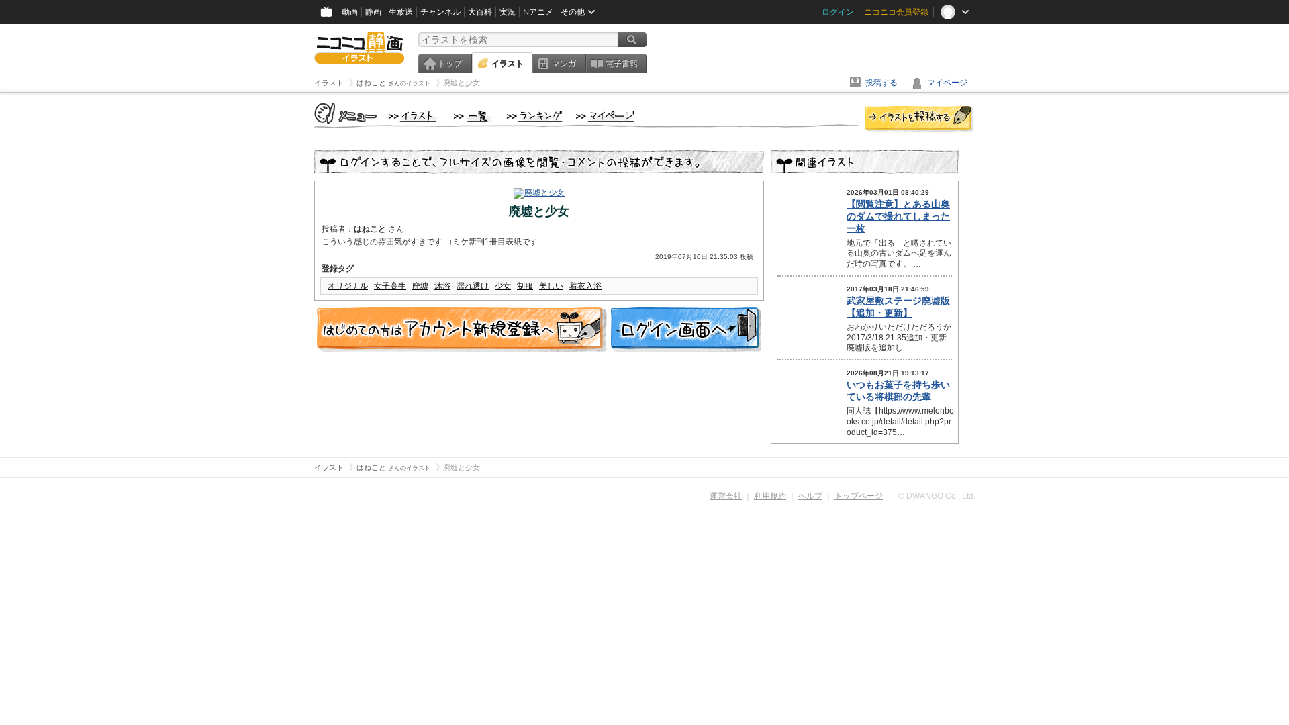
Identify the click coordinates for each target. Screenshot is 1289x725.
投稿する (881, 82)
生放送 (401, 12)
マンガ (564, 63)
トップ (450, 63)
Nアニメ (538, 12)
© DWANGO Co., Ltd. (936, 496)
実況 (507, 12)
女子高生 (390, 286)
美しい (551, 286)
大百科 (480, 12)
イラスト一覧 (473, 117)
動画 (350, 12)
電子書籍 (622, 63)
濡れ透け (473, 286)
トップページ (858, 496)
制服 (525, 286)
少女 (503, 286)
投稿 (919, 119)
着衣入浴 (585, 286)
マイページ (947, 82)
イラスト (507, 63)
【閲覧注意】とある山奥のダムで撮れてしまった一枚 (898, 216)
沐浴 (442, 286)
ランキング (534, 117)
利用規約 (770, 496)
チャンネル (440, 12)
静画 (373, 12)
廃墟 (420, 286)
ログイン (838, 12)
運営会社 (726, 496)
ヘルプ (810, 496)
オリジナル (348, 286)
